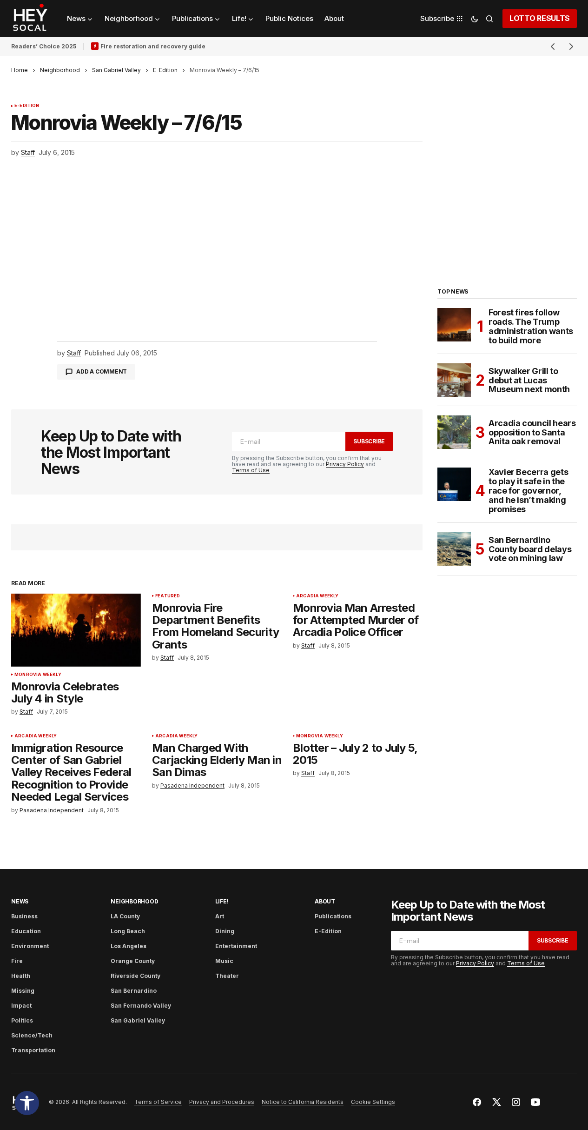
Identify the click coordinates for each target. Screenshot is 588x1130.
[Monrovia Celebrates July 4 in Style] (76, 630)
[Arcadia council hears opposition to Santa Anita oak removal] (454, 432)
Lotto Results (539, 18)
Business (24, 916)
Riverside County (135, 975)
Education (26, 931)
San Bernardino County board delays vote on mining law (530, 549)
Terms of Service (158, 1101)
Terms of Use (251, 470)
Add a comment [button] (101, 371)
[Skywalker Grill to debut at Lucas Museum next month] (454, 380)
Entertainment (236, 946)
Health (20, 975)
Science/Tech (32, 1035)
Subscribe (369, 441)
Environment (30, 946)
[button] (27, 1103)
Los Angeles (128, 946)
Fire (17, 960)
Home (19, 70)
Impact (21, 1005)
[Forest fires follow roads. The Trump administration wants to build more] (454, 324)
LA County (125, 916)
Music (224, 960)
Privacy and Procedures (221, 1101)
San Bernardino (134, 990)
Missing (22, 990)
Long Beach (128, 931)
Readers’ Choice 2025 (43, 46)
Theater (227, 975)
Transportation (33, 1050)
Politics (22, 1020)
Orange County (133, 960)
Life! (222, 901)
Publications (333, 916)
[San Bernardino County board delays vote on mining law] (454, 549)
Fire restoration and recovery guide (152, 46)
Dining (224, 931)
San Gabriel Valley (116, 70)
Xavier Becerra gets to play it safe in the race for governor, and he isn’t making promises (528, 491)
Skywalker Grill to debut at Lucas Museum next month (529, 380)
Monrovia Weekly (37, 674)
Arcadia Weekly (317, 596)
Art (219, 916)
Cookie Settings (373, 1101)
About (325, 901)
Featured (167, 596)
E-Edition (165, 70)
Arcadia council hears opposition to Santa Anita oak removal (532, 432)
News (19, 901)
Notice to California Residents (303, 1101)
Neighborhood (60, 70)
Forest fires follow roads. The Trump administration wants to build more (531, 326)
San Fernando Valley (141, 1005)
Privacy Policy (345, 464)
